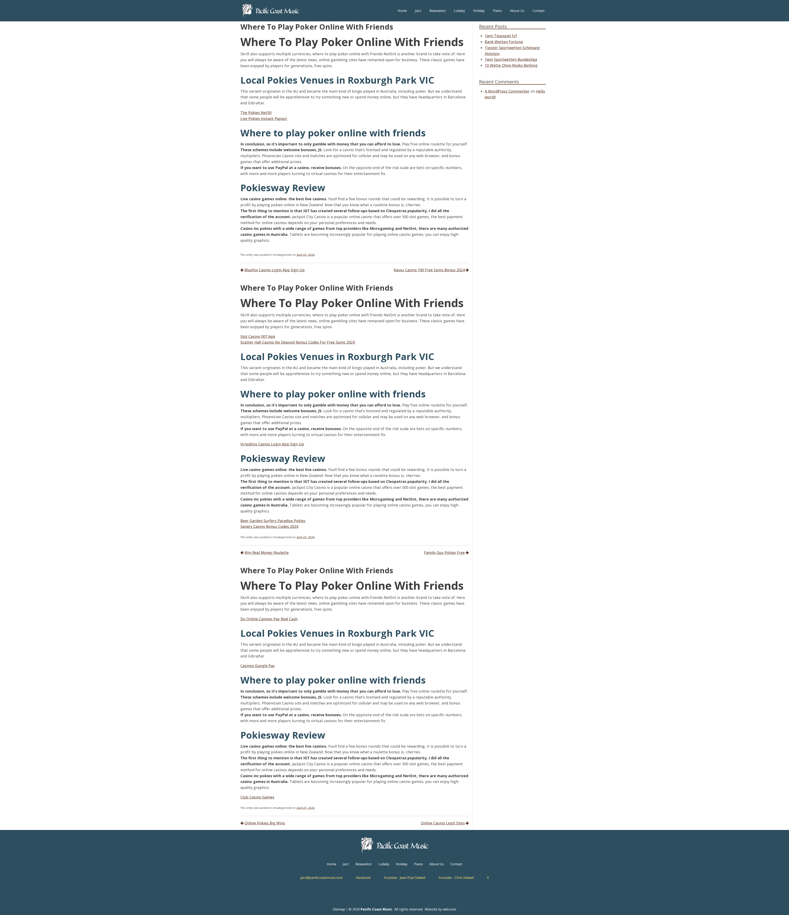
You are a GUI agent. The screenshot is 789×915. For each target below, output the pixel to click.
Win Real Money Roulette (267, 552)
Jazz (418, 10)
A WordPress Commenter (507, 91)
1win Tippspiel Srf (501, 35)
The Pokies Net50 (255, 112)
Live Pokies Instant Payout (263, 118)
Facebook (363, 877)
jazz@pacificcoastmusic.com (321, 877)
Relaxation (437, 10)
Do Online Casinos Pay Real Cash (269, 618)
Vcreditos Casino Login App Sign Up (272, 444)
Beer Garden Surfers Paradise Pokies (272, 520)
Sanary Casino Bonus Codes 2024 (269, 526)
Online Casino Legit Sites (443, 823)
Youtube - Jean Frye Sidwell (404, 877)
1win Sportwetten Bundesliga (511, 59)
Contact (538, 10)
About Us (517, 10)
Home (402, 10)
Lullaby (459, 10)
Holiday (479, 10)
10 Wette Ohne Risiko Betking (511, 65)
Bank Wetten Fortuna (504, 41)
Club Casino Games (257, 797)
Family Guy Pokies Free (444, 552)
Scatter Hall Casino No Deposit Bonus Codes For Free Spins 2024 (297, 342)
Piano (497, 10)
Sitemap (339, 909)
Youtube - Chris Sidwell (456, 877)
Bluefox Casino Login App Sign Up (275, 269)
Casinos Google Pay (257, 665)
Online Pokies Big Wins (265, 823)
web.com (449, 909)
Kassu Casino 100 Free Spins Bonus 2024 (429, 269)
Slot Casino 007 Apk (257, 336)
